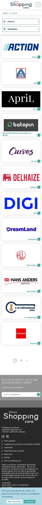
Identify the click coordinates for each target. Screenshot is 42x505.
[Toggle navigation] (38, 4)
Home (5, 13)
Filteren (11, 21)
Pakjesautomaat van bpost (14, 451)
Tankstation (8, 447)
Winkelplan (12, 29)
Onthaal (7, 457)
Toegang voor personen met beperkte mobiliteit (22, 444)
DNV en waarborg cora (12, 461)
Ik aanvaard (29, 502)
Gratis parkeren (9, 441)
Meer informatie (14, 502)
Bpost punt (8, 454)
